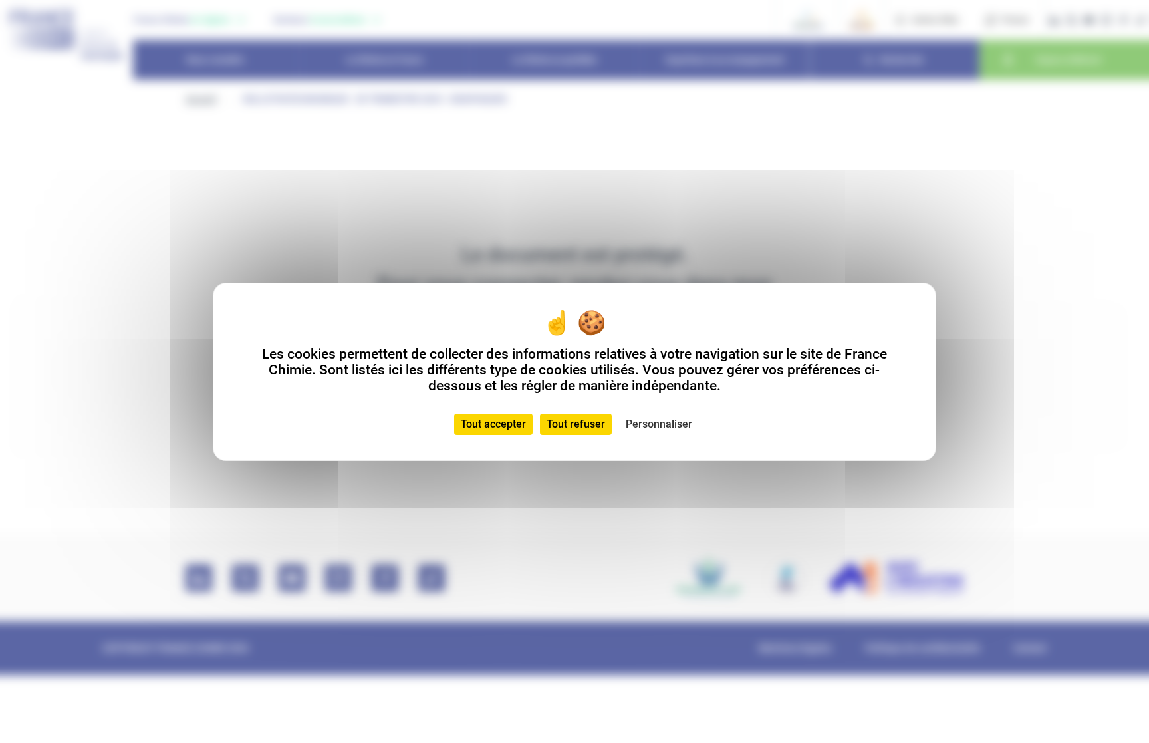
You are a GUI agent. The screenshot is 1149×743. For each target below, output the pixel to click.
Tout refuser (576, 424)
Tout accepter (493, 424)
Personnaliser (659, 424)
